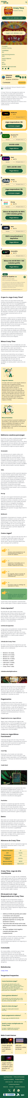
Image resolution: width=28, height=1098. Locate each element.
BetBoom (14, 112)
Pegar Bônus (14, 148)
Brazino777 (14, 135)
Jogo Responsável (8, 1076)
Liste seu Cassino (18, 1081)
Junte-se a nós (9, 1081)
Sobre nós (5, 1086)
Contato (11, 1086)
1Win (12, 227)
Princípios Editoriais (19, 1079)
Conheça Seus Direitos (14, 1084)
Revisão (8, 117)
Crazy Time (4, 971)
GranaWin (14, 251)
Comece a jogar (14, 126)
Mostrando (22, 82)
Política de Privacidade (19, 1076)
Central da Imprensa (20, 1086)
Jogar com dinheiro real (14, 18)
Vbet (12, 157)
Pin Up (13, 202)
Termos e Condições (9, 1079)
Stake (13, 180)
